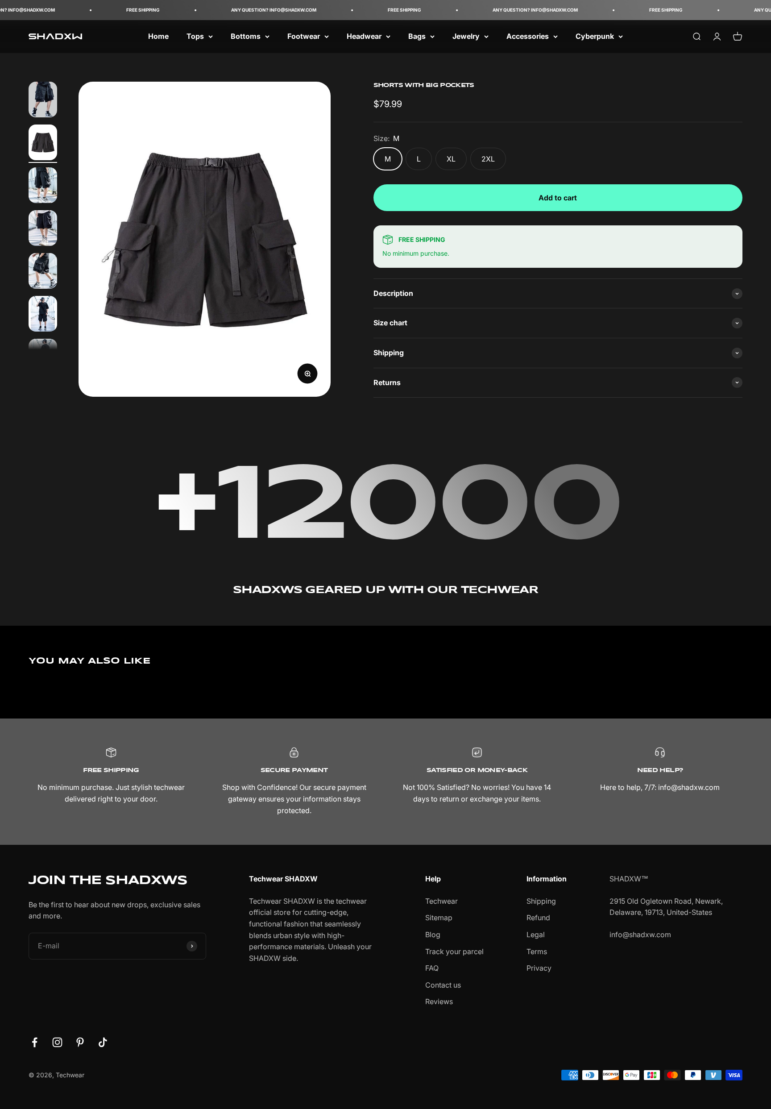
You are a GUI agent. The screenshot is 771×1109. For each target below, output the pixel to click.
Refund (538, 917)
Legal (535, 934)
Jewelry (466, 36)
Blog (432, 934)
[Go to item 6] (43, 315)
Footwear (303, 36)
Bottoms (246, 36)
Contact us (443, 984)
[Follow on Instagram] (57, 1042)
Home (158, 36)
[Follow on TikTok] (103, 1042)
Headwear (364, 36)
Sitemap (438, 917)
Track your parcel (454, 951)
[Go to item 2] (43, 144)
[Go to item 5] (43, 272)
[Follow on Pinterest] (80, 1042)
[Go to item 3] (43, 186)
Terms (536, 951)
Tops (195, 36)
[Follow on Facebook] (35, 1042)
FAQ (432, 968)
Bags (417, 36)
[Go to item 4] (43, 229)
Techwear (441, 901)
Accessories (527, 36)
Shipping (541, 901)
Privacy (538, 968)
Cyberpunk (595, 36)
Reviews (439, 1001)
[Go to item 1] (43, 101)
